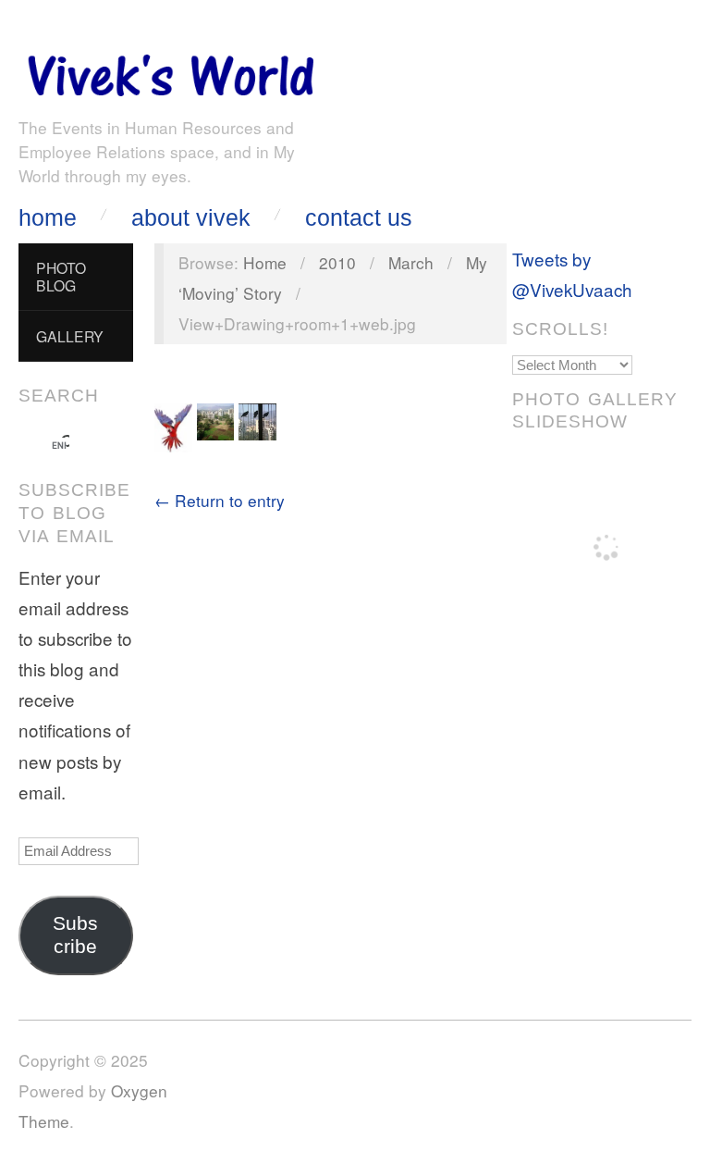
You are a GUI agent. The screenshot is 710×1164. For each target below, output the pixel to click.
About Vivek (191, 217)
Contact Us (358, 217)
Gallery (70, 336)
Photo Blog (61, 276)
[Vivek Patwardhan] (170, 71)
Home (47, 217)
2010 (337, 262)
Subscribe (75, 935)
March (411, 262)
